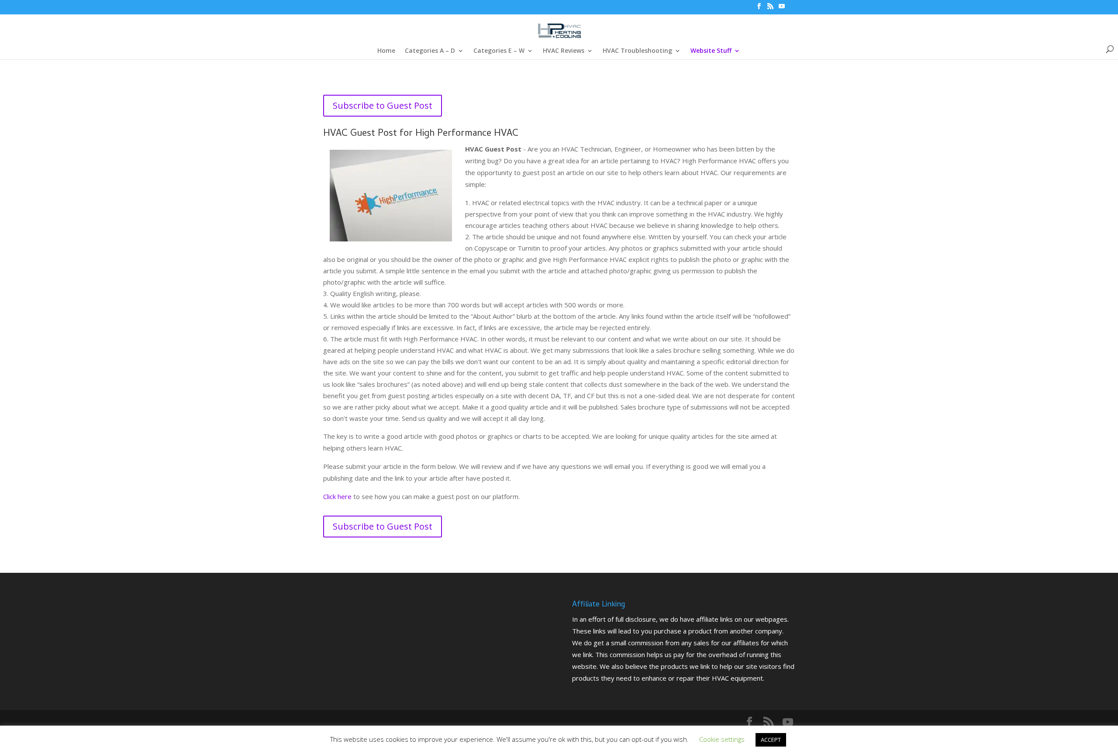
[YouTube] (782, 8)
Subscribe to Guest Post (382, 105)
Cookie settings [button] (722, 739)
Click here (337, 496)
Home (386, 51)
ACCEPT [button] (771, 740)
